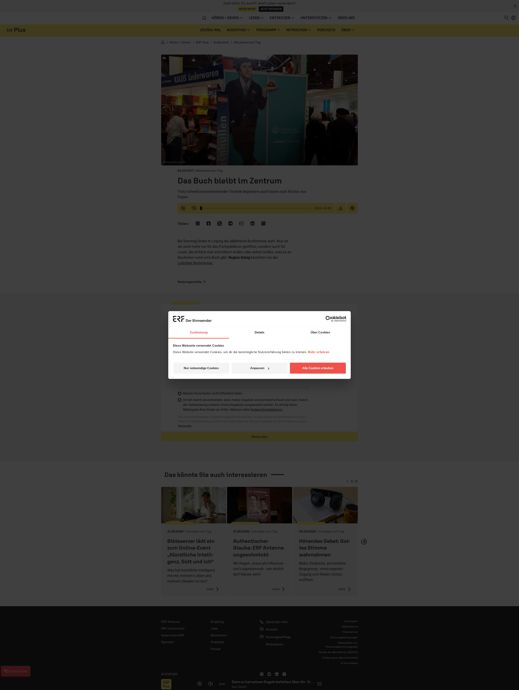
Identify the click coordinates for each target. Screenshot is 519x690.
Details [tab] (260, 332)
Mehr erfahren (318, 352)
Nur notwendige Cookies (201, 368)
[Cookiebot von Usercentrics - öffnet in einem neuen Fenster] (328, 319)
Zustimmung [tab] (199, 332)
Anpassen (257, 368)
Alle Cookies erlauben (317, 368)
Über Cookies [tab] (320, 332)
